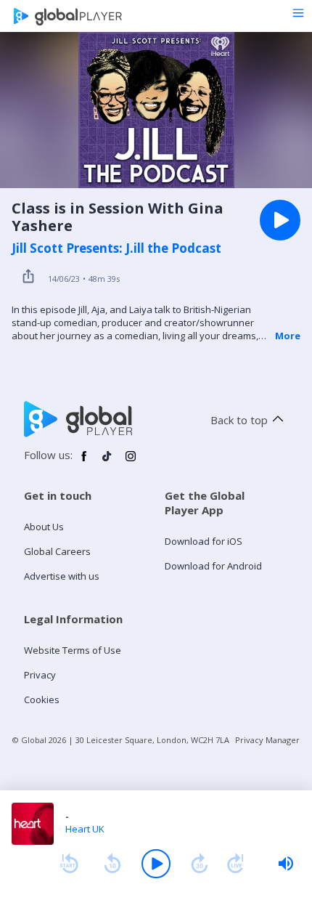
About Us (44, 526)
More (287, 335)
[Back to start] (68, 863)
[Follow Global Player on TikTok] (107, 462)
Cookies (41, 699)
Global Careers (57, 551)
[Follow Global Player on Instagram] (130, 462)
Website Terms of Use (72, 650)
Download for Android (213, 565)
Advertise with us (61, 576)
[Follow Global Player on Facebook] (84, 462)
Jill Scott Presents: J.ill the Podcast (116, 248)
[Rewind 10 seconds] (112, 863)
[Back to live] (235, 863)
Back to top (239, 420)
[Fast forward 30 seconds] (199, 863)
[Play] (156, 863)
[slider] (285, 863)
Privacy (40, 674)
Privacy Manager (267, 740)
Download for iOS (203, 541)
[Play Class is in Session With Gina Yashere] (280, 220)
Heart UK (84, 828)
